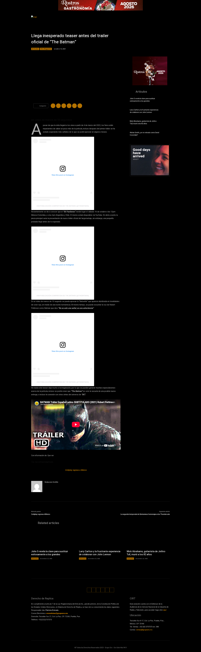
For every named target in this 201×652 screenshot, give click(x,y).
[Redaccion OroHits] (36, 486)
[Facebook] (146, 20)
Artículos (35, 49)
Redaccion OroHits (51, 482)
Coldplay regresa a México (76, 470)
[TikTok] (155, 20)
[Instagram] (150, 20)
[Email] (74, 105)
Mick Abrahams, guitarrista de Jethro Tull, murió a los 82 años (143, 122)
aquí (164, 610)
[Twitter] (159, 20)
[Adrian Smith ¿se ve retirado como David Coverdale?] (166, 134)
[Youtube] (168, 20)
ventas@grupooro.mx (144, 629)
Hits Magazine (46, 49)
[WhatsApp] (163, 20)
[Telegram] (63, 105)
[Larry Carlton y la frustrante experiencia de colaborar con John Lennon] (166, 111)
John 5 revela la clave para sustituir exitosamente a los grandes (142, 99)
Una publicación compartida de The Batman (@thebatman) (63, 206)
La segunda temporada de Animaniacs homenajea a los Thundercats (145, 514)
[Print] (79, 105)
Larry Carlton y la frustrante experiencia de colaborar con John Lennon (144, 111)
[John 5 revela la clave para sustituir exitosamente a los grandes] (166, 100)
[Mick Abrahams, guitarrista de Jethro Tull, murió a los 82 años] (166, 123)
